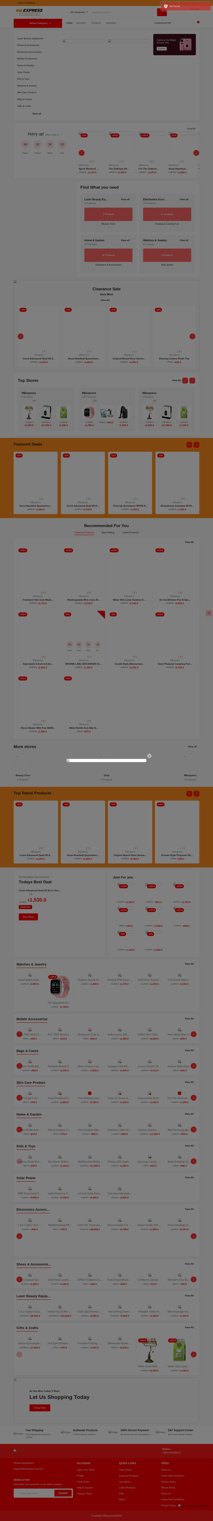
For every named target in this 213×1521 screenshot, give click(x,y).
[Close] (149, 756)
